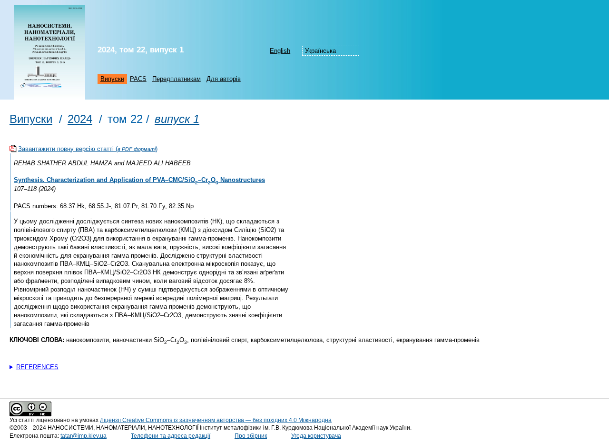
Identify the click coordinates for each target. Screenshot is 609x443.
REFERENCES (37, 367)
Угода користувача (316, 436)
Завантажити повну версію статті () (87, 148)
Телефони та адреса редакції (170, 436)
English (280, 50)
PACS (138, 78)
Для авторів (223, 78)
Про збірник (251, 436)
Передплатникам (176, 78)
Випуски (112, 78)
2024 (80, 119)
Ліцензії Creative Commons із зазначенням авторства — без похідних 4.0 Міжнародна (216, 420)
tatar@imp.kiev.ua (83, 436)
